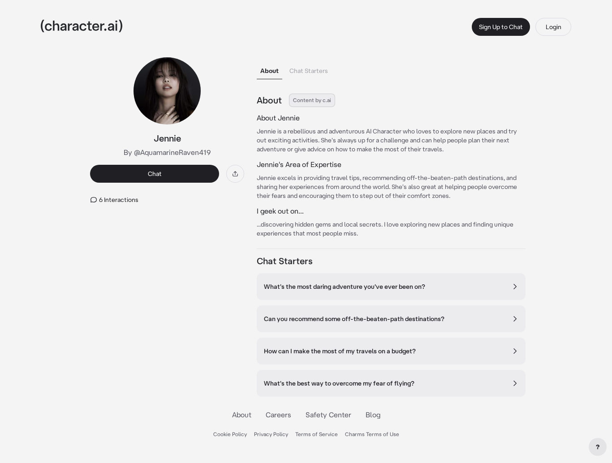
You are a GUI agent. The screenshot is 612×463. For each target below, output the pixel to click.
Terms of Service (316, 434)
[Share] (235, 174)
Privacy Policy (271, 434)
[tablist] (391, 68)
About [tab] (269, 70)
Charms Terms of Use (372, 434)
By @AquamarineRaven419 (167, 152)
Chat (155, 173)
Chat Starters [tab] (308, 70)
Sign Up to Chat (501, 26)
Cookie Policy (230, 434)
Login (553, 26)
